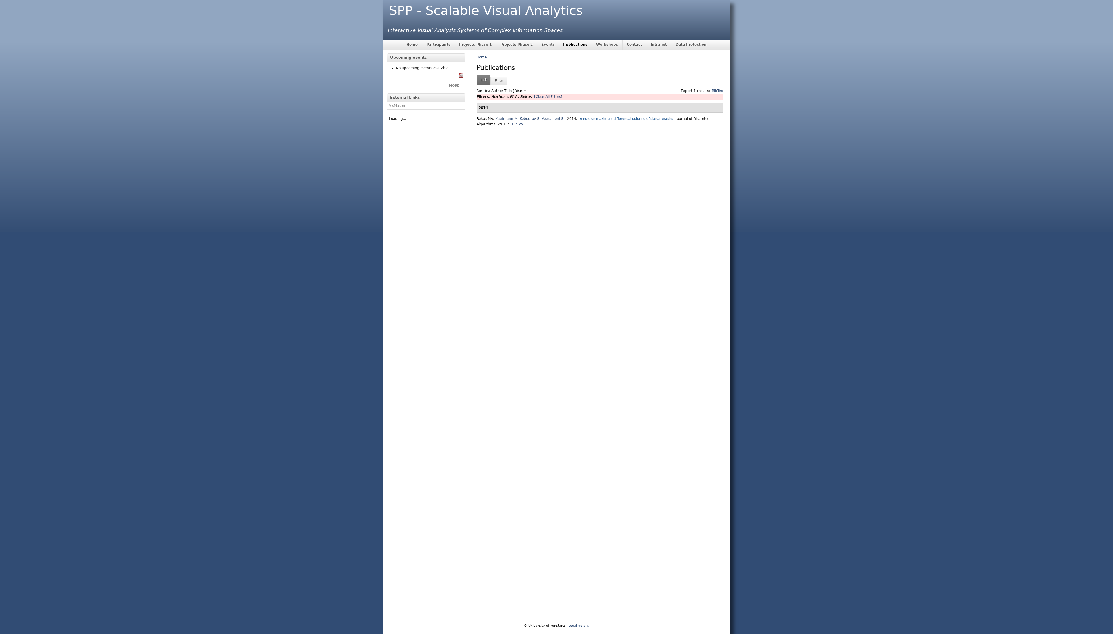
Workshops (607, 45)
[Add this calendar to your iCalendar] (461, 76)
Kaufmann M (506, 119)
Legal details (578, 626)
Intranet (659, 45)
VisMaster (397, 106)
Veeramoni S (552, 119)
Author (497, 91)
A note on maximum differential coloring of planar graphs (626, 119)
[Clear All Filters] (548, 97)
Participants (438, 45)
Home (412, 45)
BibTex (717, 91)
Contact (634, 45)
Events (548, 45)
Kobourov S (529, 119)
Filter (499, 81)
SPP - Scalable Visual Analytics (486, 10)
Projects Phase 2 (516, 45)
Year (518, 91)
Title (508, 91)
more (454, 85)
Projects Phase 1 (475, 45)
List (484, 80)
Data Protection (691, 45)
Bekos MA (485, 119)
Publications (575, 45)
